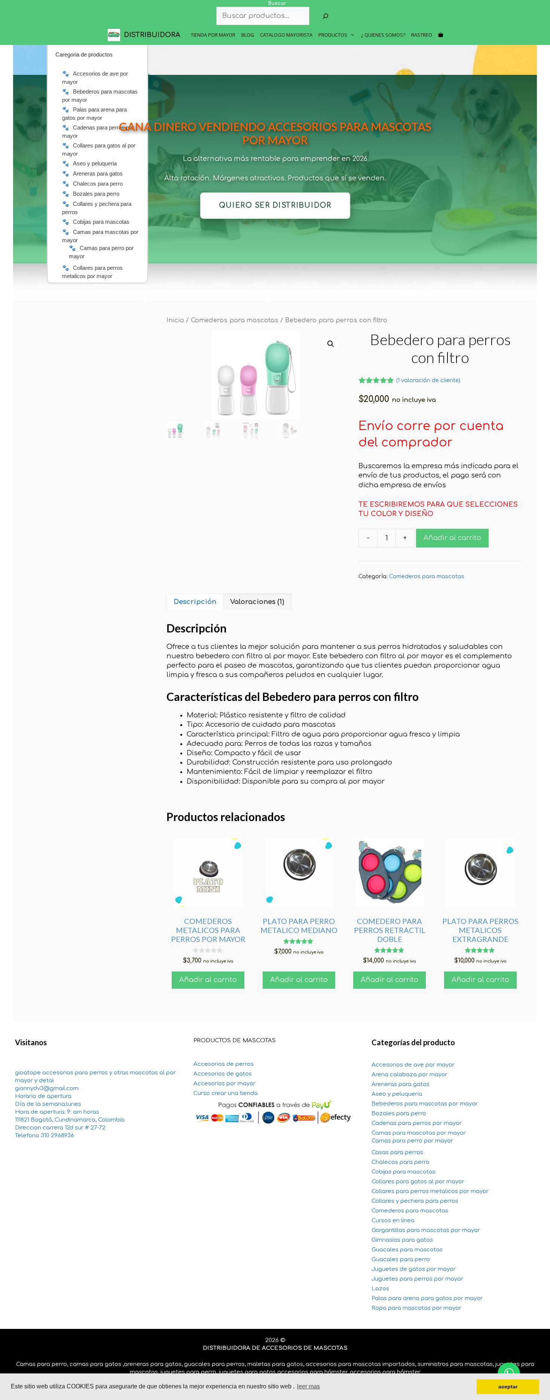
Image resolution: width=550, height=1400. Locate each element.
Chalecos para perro (401, 1162)
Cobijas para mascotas (404, 1172)
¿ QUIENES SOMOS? (383, 34)
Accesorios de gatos (222, 1074)
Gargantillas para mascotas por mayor (426, 1230)
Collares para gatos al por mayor (418, 1181)
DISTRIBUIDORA (152, 35)
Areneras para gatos (401, 1084)
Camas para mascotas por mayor (419, 1133)
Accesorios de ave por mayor (413, 1065)
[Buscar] (325, 16)
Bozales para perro (399, 1113)
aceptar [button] (507, 1387)
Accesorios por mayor (224, 1083)
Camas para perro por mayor (412, 1141)
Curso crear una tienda (225, 1093)
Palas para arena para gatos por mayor (427, 1298)
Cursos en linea (393, 1220)
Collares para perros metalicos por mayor (430, 1191)
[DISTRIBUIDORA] (116, 35)
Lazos (380, 1288)
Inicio (175, 320)
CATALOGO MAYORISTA (286, 34)
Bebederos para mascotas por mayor (425, 1104)
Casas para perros (397, 1152)
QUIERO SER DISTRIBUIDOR (275, 205)
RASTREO (421, 34)
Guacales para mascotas (407, 1250)
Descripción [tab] (195, 602)
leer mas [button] (308, 1386)
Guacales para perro (401, 1259)
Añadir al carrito (452, 538)
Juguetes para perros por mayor (417, 1279)
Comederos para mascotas (234, 320)
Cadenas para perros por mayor (417, 1123)
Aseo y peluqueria (397, 1094)
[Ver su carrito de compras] (440, 35)
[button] (330, 344)
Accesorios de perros (223, 1064)
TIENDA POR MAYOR (213, 34)
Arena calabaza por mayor (409, 1074)
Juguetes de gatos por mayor (414, 1269)
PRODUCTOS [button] (332, 34)
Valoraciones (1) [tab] (257, 602)
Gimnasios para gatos (402, 1240)
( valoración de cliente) (428, 380)
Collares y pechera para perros (415, 1201)
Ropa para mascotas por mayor (416, 1308)
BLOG (247, 34)
